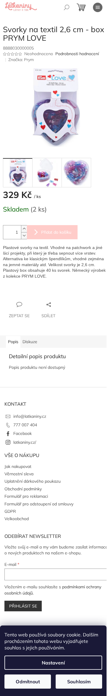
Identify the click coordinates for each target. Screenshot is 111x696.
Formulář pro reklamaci (26, 496)
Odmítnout (28, 681)
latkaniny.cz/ (24, 442)
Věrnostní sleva (18, 473)
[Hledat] (67, 7)
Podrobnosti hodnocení (77, 53)
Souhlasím (79, 681)
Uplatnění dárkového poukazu (32, 481)
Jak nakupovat (17, 466)
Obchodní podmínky (23, 489)
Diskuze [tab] (29, 341)
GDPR (10, 511)
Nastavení (53, 663)
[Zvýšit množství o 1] (24, 228)
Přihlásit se (23, 606)
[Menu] (98, 7)
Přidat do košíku (56, 232)
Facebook (22, 433)
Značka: (21, 59)
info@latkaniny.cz (29, 416)
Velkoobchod (16, 518)
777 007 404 (25, 425)
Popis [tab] (13, 341)
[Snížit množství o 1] (24, 235)
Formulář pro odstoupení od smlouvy (38, 504)
